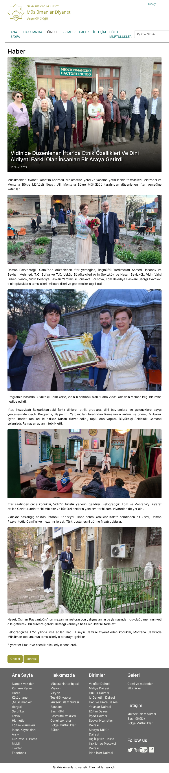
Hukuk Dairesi (99, 693)
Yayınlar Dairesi (100, 706)
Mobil (16, 743)
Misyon (55, 688)
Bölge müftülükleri (63, 725)
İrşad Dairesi (98, 716)
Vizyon (55, 693)
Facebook (19, 753)
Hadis (16, 693)
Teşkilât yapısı (60, 697)
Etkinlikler (134, 688)
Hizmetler (19, 720)
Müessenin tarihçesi (64, 683)
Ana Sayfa (15, 34)
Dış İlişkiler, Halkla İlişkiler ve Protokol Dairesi (102, 743)
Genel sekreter (60, 720)
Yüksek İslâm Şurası (141, 714)
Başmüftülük (136, 718)
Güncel (52, 32)
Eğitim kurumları (23, 725)
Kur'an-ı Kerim (22, 688)
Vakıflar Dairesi (99, 683)
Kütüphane (20, 697)
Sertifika (18, 711)
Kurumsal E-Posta (24, 739)
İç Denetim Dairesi (102, 697)
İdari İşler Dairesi (101, 753)
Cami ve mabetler (140, 683)
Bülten (54, 730)
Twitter (17, 748)
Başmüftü (57, 711)
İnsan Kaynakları (23, 730)
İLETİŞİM (99, 32)
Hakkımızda (32, 32)
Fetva (16, 716)
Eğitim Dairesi (98, 711)
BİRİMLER (68, 32)
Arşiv (15, 734)
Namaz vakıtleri (23, 683)
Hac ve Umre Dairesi (103, 702)
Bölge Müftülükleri (120, 34)
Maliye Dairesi (99, 688)
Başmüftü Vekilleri (63, 716)
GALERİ (84, 32)
